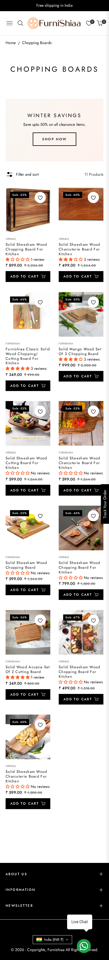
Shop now (54, 139)
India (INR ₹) (53, 939)
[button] (18, 259)
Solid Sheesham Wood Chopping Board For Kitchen (79, 568)
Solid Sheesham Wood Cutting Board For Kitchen (26, 463)
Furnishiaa (13, 344)
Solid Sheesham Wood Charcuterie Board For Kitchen (79, 249)
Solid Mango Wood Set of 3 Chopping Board (80, 351)
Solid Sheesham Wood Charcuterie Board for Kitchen (79, 463)
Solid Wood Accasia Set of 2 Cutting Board (28, 669)
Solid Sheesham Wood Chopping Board (26, 565)
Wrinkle (11, 239)
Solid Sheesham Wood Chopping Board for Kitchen (26, 249)
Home (11, 42)
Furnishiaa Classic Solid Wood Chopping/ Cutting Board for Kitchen (28, 356)
